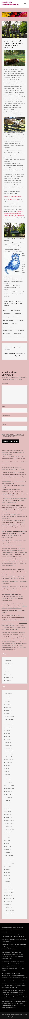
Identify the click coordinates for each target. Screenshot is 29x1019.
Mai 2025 (7, 736)
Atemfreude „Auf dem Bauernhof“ (13, 196)
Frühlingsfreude (6, 481)
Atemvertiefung (16, 317)
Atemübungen (13, 303)
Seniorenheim (6, 333)
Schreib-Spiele (9, 677)
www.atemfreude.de (12, 199)
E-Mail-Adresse (6, 415)
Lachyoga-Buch (7, 472)
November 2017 (9, 913)
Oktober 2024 (8, 757)
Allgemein (6, 303)
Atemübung (6, 317)
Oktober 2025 (8, 722)
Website (4, 424)
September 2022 (9, 829)
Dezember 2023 (9, 785)
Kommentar (5, 383)
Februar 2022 (8, 849)
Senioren (14, 323)
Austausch (8, 666)
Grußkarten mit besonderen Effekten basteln (15, 498)
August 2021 (8, 866)
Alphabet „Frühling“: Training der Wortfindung (13, 348)
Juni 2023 (7, 803)
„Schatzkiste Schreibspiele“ (9, 525)
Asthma (5, 310)
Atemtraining (18, 313)
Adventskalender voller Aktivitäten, (12, 500)
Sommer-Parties (7, 489)
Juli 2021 (7, 869)
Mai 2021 (7, 875)
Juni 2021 (7, 872)
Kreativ (7, 672)
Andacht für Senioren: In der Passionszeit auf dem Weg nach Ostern (14, 355)
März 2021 (7, 881)
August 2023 (8, 797)
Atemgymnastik (7, 313)
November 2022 (9, 823)
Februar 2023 (8, 814)
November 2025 (9, 719)
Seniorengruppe (20, 330)
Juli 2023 (7, 800)
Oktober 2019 (8, 907)
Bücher (7, 669)
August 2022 (8, 832)
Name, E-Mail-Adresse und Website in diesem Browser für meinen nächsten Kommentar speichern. (13, 435)
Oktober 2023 (8, 791)
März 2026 (8, 707)
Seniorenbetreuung (7, 330)
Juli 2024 (7, 765)
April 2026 (7, 704)
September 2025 (9, 725)
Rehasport (5, 323)
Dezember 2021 (9, 855)
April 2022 (7, 843)
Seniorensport (17, 333)
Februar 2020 (8, 904)
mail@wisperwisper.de (10, 1007)
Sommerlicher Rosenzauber (10, 485)
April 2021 (7, 878)
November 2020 (9, 893)
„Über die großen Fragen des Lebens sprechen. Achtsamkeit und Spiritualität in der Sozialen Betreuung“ (14, 533)
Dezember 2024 (9, 751)
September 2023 (9, 794)
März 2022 (8, 846)
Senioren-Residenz (7, 327)
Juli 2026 (7, 696)
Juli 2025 (7, 730)
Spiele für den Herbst (8, 494)
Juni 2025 (7, 733)
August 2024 (8, 762)
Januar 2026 (8, 713)
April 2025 (7, 739)
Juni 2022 (7, 838)
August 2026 (8, 693)
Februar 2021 (8, 884)
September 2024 (9, 759)
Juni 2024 (7, 768)
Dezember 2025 (9, 716)
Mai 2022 (7, 840)
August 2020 (8, 901)
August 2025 (8, 728)
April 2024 (8, 774)
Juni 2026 (7, 699)
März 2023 (8, 812)
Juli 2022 (7, 835)
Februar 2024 (8, 780)
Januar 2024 (8, 783)
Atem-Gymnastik (15, 310)
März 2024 (8, 777)
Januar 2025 (8, 748)
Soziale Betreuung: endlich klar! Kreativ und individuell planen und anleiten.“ (14, 508)
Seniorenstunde (7, 337)
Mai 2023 (7, 806)
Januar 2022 (8, 852)
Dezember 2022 (9, 820)
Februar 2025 (8, 745)
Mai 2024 (7, 771)
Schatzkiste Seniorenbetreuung (10, 3)
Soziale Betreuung (19, 337)
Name (4, 406)
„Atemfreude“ (13, 514)
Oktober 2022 (8, 826)
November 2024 (9, 754)
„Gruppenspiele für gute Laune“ (13, 522)
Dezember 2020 (9, 890)
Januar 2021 (8, 887)
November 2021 (9, 858)
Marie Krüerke (9, 301)
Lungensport (20, 320)
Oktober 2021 (8, 861)
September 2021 (9, 864)
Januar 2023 (8, 817)
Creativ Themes (16, 1017)
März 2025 (8, 742)
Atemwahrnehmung (8, 320)
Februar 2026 (8, 710)
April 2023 (7, 809)
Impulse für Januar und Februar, (11, 474)
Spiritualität (8, 680)
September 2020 (9, 898)
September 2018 (9, 910)
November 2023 (9, 788)
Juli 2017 (7, 916)
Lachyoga (7, 674)
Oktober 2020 (8, 895)
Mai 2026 (7, 702)
